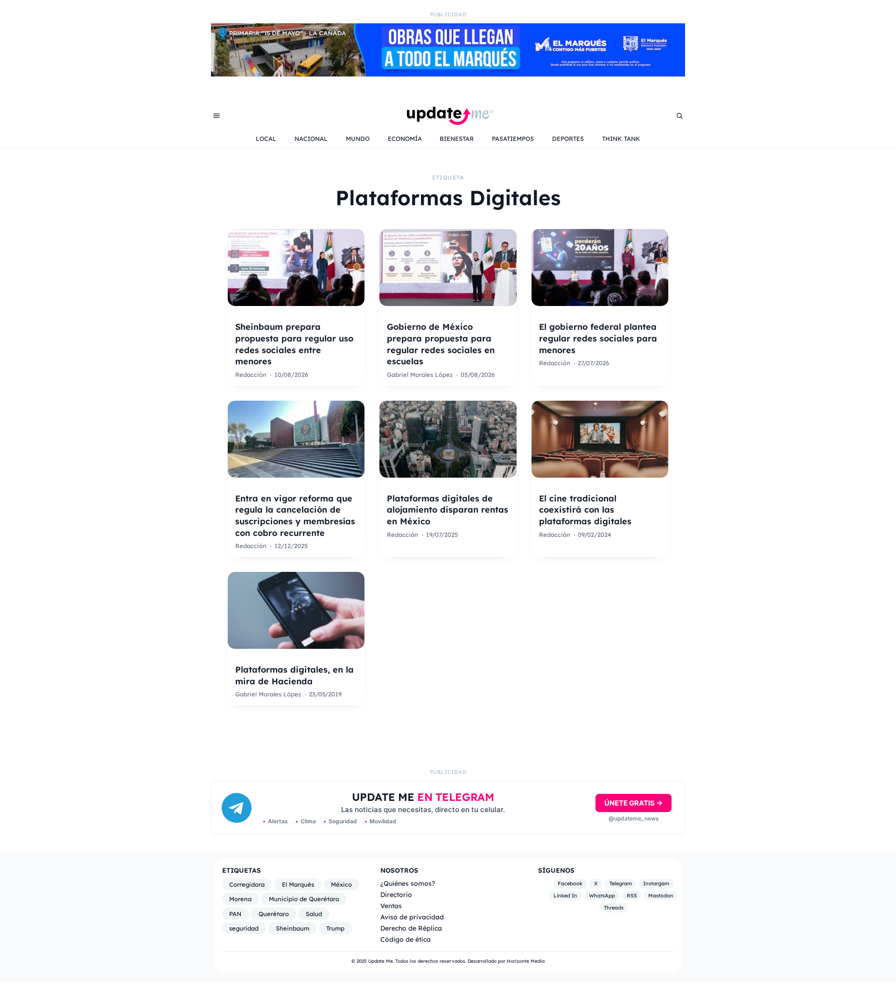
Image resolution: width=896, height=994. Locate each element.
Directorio (396, 894)
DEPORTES (568, 138)
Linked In (565, 895)
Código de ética (405, 939)
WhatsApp (602, 895)
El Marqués (298, 884)
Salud (314, 914)
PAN (235, 914)
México (341, 884)
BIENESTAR (457, 138)
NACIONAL (311, 138)
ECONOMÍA (405, 138)
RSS (632, 895)
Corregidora (247, 884)
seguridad (244, 928)
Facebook (570, 884)
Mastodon (660, 895)
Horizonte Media (526, 961)
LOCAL (266, 138)
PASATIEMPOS (513, 138)
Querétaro (274, 914)
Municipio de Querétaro (304, 899)
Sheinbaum (292, 928)
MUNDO (358, 138)
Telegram (620, 884)
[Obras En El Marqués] (448, 73)
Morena (240, 899)
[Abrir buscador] (679, 115)
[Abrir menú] (216, 115)
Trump (335, 928)
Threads (613, 907)
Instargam (656, 884)
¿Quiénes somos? (407, 883)
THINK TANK (621, 138)
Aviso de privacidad (412, 917)
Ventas (391, 906)
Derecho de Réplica (411, 928)
